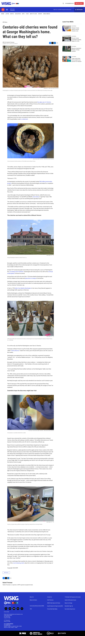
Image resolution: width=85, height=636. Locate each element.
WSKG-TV (12, 627)
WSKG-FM (5, 626)
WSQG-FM (14, 626)
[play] (3, 9)
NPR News (5, 22)
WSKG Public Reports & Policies (53, 603)
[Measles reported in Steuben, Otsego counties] (66, 49)
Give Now (79, 3)
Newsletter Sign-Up (69, 606)
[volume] (7, 9)
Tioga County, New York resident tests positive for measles (76, 60)
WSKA (16, 627)
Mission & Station (33, 600)
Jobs (31, 608)
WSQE (17, 626)
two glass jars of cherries (44, 102)
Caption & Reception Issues (70, 600)
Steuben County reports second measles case (75, 29)
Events (40, 13)
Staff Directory (50, 600)
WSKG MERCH (46, 13)
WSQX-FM (10, 626)
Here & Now (36, 196)
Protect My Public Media (52, 609)
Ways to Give (33, 13)
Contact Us (49, 597)
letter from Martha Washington (23, 288)
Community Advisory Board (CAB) (37, 605)
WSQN (9, 627)
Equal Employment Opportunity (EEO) (55, 606)
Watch (12, 13)
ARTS (23, 13)
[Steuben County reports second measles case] (66, 28)
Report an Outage (68, 603)
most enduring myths (18, 563)
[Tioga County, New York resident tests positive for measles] (66, 59)
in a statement (24, 119)
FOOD (27, 13)
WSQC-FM (6, 627)
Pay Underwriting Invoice (70, 609)
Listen (7, 13)
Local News (74, 26)
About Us (32, 597)
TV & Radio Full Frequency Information (73, 597)
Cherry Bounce (15, 350)
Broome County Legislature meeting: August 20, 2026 (76, 40)
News (2, 13)
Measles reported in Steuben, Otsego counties (76, 50)
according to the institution (16, 271)
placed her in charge (30, 278)
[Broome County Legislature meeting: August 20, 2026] (66, 38)
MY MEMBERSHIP (69, 3)
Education (18, 13)
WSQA (20, 626)
